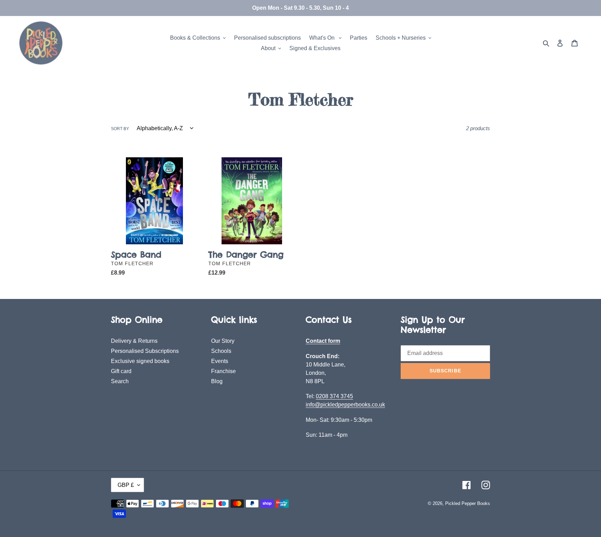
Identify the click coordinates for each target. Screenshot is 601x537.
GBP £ (126, 485)
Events (219, 361)
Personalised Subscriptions (145, 351)
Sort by (120, 128)
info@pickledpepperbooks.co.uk (345, 405)
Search (120, 381)
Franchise (223, 371)
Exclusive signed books (140, 361)
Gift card (121, 371)
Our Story (222, 341)
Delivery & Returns (134, 341)
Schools (221, 351)
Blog (217, 381)
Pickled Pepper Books (467, 503)
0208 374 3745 (334, 396)
